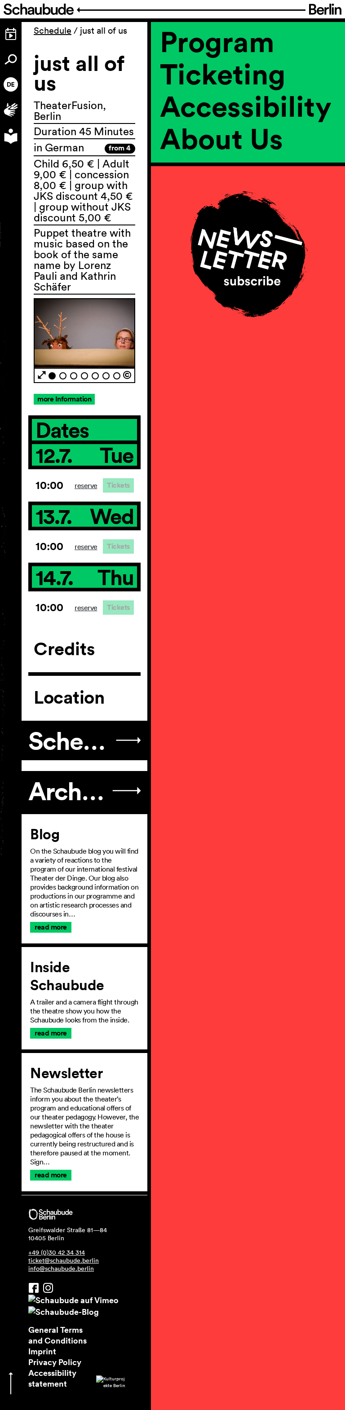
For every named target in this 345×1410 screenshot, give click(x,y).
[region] (248, 183)
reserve (86, 485)
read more (51, 927)
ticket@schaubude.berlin (63, 1260)
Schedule (52, 30)
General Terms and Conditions (57, 1335)
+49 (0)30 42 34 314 (56, 1252)
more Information (64, 399)
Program (217, 41)
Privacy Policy (54, 1362)
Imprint (42, 1351)
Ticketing (222, 73)
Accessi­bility (246, 106)
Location (69, 697)
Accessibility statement (52, 1378)
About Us (221, 138)
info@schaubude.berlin (61, 1269)
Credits (64, 649)
